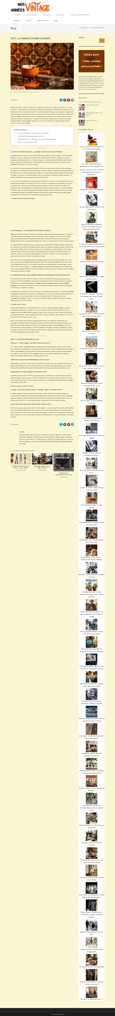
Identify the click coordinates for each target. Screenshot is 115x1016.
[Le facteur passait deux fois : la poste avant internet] (91, 870)
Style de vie (36, 92)
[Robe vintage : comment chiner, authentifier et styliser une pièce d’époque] (91, 905)
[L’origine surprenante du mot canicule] (91, 254)
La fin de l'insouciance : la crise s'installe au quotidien (33, 133)
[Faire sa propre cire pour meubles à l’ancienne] (91, 394)
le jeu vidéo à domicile (22, 408)
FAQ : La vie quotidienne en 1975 (27, 142)
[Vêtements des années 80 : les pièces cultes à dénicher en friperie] (91, 677)
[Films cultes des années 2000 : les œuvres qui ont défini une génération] (91, 642)
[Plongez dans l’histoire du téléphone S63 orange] (91, 182)
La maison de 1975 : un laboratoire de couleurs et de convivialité (36, 139)
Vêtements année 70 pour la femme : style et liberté (20, 467)
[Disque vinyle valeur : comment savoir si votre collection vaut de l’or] (91, 359)
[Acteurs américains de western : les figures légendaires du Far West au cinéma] (91, 605)
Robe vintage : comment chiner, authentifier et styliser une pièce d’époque (91, 914)
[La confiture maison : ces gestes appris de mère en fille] (91, 515)
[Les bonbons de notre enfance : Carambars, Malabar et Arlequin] (91, 694)
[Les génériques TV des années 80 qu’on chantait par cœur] (91, 533)
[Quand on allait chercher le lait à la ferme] (91, 925)
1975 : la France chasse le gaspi (96, 27)
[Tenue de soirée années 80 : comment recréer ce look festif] (91, 975)
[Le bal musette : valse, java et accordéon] (91, 324)
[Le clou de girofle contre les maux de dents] (91, 463)
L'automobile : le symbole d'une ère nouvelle (30, 136)
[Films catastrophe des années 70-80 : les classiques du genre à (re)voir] (91, 711)
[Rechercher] (101, 41)
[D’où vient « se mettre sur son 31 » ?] (91, 992)
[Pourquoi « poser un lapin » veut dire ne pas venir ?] (91, 781)
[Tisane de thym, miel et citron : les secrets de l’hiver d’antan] (91, 853)
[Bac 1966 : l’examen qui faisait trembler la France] (91, 567)
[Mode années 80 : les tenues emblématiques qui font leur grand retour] (91, 798)
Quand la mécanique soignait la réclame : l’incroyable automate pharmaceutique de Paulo (91, 227)
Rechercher (81, 37)
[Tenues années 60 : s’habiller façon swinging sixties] (91, 942)
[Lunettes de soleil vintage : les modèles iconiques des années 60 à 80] (91, 764)
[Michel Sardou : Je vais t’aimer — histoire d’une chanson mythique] (91, 550)
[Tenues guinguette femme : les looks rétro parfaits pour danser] (91, 624)
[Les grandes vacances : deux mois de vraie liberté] (91, 341)
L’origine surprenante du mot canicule (91, 261)
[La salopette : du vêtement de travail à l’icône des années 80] (91, 729)
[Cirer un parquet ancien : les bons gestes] (91, 498)
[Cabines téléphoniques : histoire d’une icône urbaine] (91, 200)
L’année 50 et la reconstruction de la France (63, 474)
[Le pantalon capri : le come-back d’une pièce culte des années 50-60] (91, 307)
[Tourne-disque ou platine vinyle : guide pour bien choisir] (91, 269)
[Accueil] (79, 27)
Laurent (15, 92)
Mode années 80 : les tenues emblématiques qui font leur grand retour (91, 808)
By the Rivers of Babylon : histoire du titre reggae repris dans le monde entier (91, 296)
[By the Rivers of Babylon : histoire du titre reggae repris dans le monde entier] (91, 287)
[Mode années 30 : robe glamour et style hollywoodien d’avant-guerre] (91, 888)
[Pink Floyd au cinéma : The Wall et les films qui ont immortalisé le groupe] (91, 659)
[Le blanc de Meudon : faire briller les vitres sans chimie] (91, 480)
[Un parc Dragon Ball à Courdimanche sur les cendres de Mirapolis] (91, 139)
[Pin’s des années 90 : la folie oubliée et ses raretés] (91, 818)
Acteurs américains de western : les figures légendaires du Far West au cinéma (91, 614)
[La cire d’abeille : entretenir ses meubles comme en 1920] (91, 411)
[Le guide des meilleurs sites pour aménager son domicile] (91, 746)
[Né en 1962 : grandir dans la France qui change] (91, 428)
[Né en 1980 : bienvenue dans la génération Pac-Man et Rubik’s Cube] (91, 157)
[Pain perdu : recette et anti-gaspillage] (91, 960)
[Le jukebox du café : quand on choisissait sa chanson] (91, 446)
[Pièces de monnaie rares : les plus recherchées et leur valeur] (91, 376)
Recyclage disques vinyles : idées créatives (42, 467)
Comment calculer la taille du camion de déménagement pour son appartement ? (91, 172)
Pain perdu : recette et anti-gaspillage (91, 967)
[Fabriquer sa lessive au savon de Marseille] (91, 836)
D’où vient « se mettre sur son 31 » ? (91, 999)
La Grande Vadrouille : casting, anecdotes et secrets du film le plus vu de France (91, 594)
